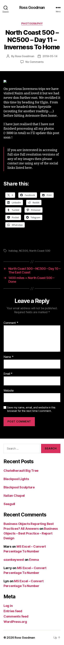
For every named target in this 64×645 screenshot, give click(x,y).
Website (9, 390)
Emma (34, 559)
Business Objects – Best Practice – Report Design (31, 533)
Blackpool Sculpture (19, 487)
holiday (13, 250)
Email (8, 373)
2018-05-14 (49, 56)
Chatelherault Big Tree (21, 470)
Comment (11, 323)
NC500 (23, 250)
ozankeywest (14, 559)
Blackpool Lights (16, 479)
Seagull (9, 504)
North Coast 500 (39, 250)
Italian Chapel (14, 495)
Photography (32, 23)
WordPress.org (15, 622)
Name (8, 357)
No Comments (34, 61)
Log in (8, 606)
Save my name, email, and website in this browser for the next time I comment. (31, 409)
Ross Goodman (32, 7)
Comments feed (16, 616)
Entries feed (13, 611)
